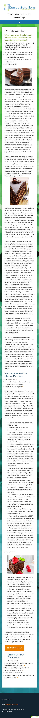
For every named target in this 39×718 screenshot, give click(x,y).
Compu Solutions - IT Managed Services (19, 7)
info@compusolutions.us (13, 704)
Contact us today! (14, 648)
